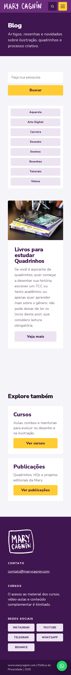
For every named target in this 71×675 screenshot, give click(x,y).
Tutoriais (35, 171)
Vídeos (35, 181)
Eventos (35, 152)
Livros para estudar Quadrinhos (29, 255)
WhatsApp (50, 637)
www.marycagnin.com (22, 665)
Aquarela (35, 112)
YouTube (49, 627)
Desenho (35, 142)
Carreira (35, 132)
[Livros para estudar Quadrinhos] (35, 220)
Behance (21, 647)
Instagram (21, 627)
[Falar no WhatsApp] (62, 666)
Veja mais (35, 336)
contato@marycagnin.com (29, 571)
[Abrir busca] (52, 6)
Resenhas (35, 161)
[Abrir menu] (62, 6)
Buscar (36, 90)
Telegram (21, 637)
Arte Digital (35, 122)
